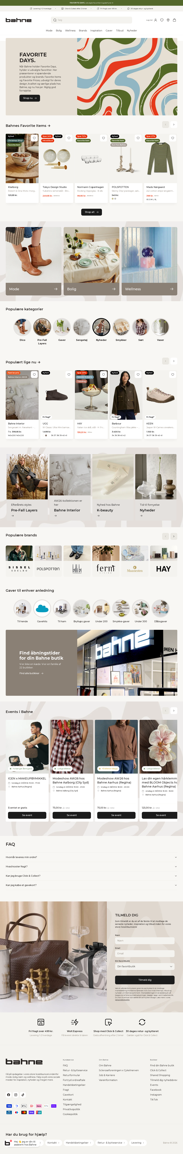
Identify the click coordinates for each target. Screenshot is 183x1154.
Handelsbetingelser (74, 1085)
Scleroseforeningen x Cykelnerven (119, 1070)
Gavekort (68, 1094)
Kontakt (67, 1099)
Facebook (155, 1089)
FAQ (65, 1065)
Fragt (66, 1089)
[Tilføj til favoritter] (34, 138)
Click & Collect (158, 1070)
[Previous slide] (165, 124)
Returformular (71, 1075)
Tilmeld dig (144, 980)
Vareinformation (108, 1080)
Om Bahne (105, 1065)
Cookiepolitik (70, 1114)
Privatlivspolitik (71, 1109)
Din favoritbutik (122, 961)
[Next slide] (173, 124)
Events (154, 1085)
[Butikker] (168, 20)
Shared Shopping (160, 1075)
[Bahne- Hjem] (27, 20)
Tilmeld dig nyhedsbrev (163, 1080)
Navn (117, 935)
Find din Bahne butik (162, 1065)
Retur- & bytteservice (75, 1070)
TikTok (154, 1099)
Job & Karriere (107, 1075)
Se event (27, 815)
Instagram (156, 1094)
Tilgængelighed (72, 1104)
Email (117, 948)
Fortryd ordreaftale (74, 1080)
